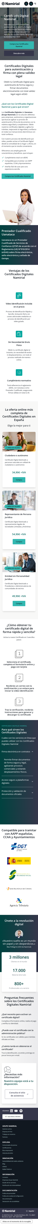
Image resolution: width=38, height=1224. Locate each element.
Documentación (7, 1199)
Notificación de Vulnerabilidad (11, 1185)
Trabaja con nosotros (8, 1134)
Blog (3, 1164)
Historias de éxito (7, 1153)
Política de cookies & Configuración (13, 1196)
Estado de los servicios (9, 1183)
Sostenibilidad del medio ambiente (12, 1161)
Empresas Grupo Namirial (10, 1180)
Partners (5, 1137)
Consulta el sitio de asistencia (17, 1094)
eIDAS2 (4, 1166)
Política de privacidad (8, 1193)
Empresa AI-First (7, 1132)
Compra (19, 480)
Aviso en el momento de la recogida (17, 1221)
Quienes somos (7, 1129)
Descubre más (19, 53)
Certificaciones (6, 1148)
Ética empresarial (7, 1150)
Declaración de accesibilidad (10, 1201)
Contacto (5, 1177)
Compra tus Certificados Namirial (19, 45)
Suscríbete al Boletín (14, 1116)
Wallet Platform (7, 1169)
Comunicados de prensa (9, 1145)
